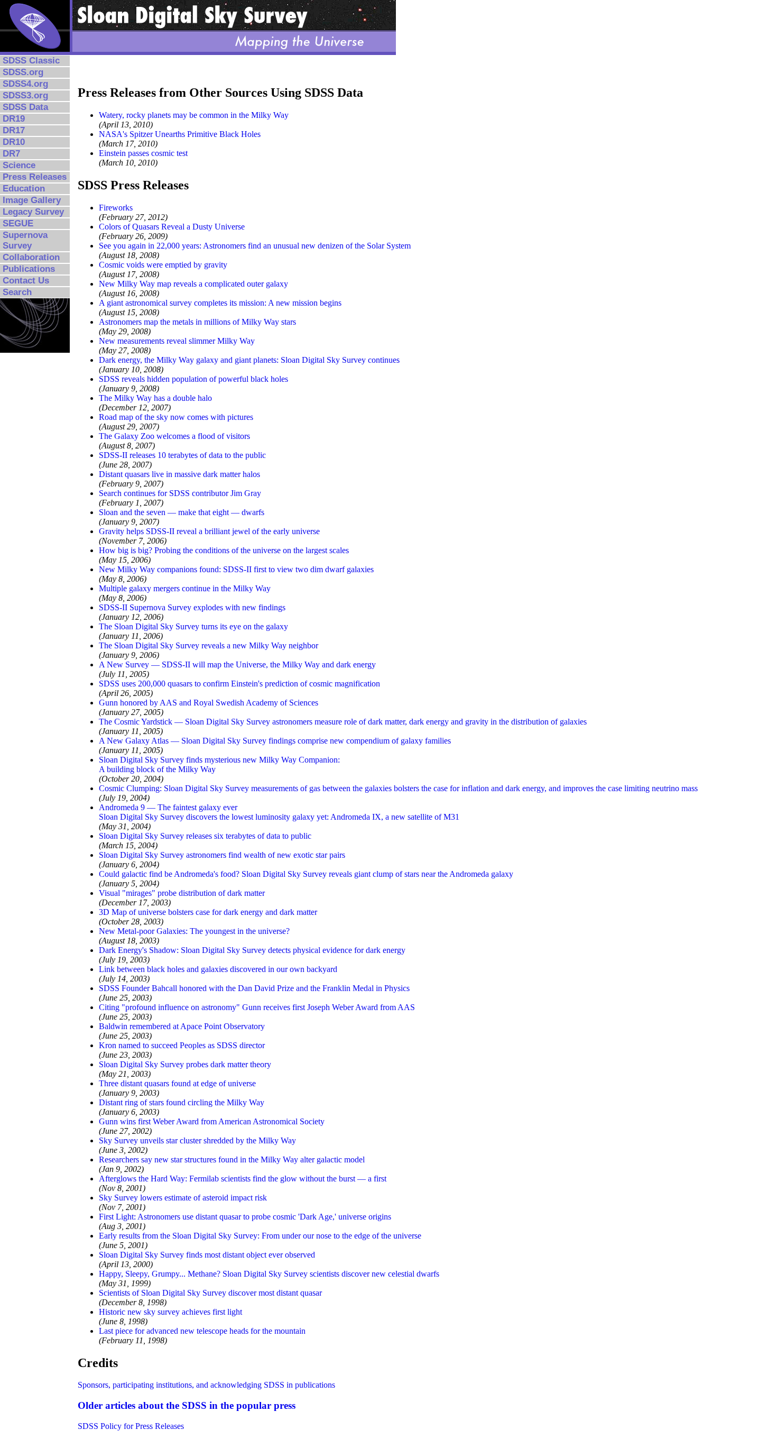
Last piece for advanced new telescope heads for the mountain (202, 1330)
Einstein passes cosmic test (143, 153)
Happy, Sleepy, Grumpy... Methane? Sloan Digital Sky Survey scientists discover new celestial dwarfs (269, 1273)
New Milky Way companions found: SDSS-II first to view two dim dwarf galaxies (236, 569)
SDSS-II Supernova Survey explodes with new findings (192, 607)
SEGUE (18, 223)
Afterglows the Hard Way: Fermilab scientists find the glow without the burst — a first (242, 1178)
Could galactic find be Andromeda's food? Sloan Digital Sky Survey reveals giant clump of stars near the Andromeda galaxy (306, 873)
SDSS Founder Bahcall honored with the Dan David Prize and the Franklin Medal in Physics (254, 988)
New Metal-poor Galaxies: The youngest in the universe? (194, 931)
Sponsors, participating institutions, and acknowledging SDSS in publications (206, 1384)
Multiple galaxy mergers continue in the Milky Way (185, 588)
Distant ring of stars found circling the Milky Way (181, 1102)
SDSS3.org (25, 95)
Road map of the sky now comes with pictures (176, 417)
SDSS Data (25, 107)
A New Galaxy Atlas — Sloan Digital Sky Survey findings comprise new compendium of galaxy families (275, 740)
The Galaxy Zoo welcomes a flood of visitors (174, 436)
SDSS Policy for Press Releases (131, 1426)
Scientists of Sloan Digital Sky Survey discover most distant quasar (210, 1292)
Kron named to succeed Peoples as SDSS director (182, 1045)
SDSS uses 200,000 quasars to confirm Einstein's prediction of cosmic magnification (239, 683)
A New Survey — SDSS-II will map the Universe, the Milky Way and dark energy (237, 664)
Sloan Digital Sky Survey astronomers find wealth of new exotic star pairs (222, 854)
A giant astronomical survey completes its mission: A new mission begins (220, 302)
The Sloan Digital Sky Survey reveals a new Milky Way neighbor (208, 645)
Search (17, 292)
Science (19, 165)
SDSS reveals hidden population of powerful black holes (193, 378)
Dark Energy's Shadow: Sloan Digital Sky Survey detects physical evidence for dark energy (252, 950)
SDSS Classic (31, 61)
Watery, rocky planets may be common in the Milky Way (194, 115)
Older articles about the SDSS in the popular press (186, 1405)
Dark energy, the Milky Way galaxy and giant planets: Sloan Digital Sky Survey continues (249, 359)
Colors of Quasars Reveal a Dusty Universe (172, 226)
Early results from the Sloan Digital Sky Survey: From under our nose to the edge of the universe (260, 1235)
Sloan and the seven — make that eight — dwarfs (181, 512)
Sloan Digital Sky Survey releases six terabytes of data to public (205, 835)
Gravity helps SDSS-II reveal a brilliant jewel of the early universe (209, 531)
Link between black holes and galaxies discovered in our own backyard (218, 969)
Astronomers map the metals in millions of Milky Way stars (197, 321)
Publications (29, 269)
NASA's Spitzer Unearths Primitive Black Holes (180, 134)
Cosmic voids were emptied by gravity (163, 264)
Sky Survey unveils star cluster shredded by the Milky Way (197, 1140)
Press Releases (35, 177)
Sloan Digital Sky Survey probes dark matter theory (185, 1064)
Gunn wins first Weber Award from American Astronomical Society (212, 1121)
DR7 (11, 154)
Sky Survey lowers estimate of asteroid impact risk (183, 1197)
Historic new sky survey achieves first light (170, 1311)
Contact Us (26, 281)
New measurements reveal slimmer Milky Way (177, 340)
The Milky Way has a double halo (155, 397)
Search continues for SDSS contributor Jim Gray (180, 493)
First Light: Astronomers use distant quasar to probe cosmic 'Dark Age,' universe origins (245, 1216)
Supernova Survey (25, 240)
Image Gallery (32, 200)
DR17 (14, 130)
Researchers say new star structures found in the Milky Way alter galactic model (232, 1159)
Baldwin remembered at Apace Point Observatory (182, 1026)
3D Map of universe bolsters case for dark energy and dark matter (208, 912)
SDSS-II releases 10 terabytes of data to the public (182, 455)
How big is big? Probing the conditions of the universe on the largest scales (224, 550)
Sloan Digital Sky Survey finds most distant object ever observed (207, 1254)
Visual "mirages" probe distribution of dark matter (182, 892)
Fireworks (116, 207)
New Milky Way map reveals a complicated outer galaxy (193, 283)
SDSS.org (23, 72)
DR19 (14, 119)
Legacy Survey (33, 212)
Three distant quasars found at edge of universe (177, 1083)
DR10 (14, 142)
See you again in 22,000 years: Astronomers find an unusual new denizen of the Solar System (255, 245)
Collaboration (31, 257)
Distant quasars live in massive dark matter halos (179, 474)
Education (24, 189)
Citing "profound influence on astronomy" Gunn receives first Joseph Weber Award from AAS (257, 1007)
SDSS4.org (25, 84)
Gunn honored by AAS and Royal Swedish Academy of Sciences (208, 702)
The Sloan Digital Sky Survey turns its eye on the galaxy (193, 626)
